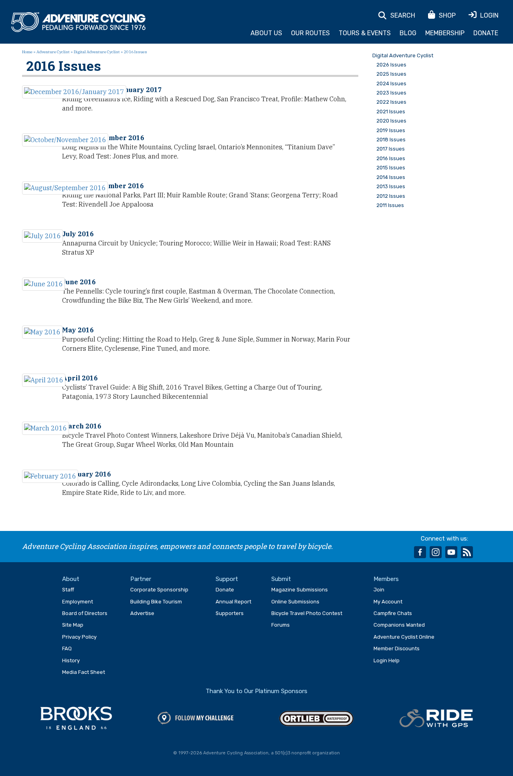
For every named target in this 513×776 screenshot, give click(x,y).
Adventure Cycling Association (78, 22)
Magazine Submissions (299, 590)
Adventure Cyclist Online (404, 637)
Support (227, 579)
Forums (280, 625)
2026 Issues (391, 65)
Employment (77, 602)
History (71, 660)
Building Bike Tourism (156, 602)
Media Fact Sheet (83, 672)
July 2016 (78, 234)
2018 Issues (391, 140)
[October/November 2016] (65, 140)
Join (379, 590)
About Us (266, 33)
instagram (436, 552)
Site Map (72, 625)
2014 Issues (390, 177)
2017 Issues (390, 149)
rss (467, 552)
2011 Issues (390, 205)
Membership (445, 33)
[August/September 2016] (65, 188)
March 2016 (81, 426)
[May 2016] (42, 332)
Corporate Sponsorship (159, 590)
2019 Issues (390, 130)
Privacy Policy (79, 637)
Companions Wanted (399, 625)
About (70, 579)
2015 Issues (390, 168)
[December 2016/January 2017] (74, 92)
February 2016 (86, 474)
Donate (485, 33)
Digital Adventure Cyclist (97, 51)
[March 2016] (45, 428)
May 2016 (78, 330)
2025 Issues (391, 74)
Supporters (230, 613)
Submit (281, 579)
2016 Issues (390, 158)
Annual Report (233, 602)
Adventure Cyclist (53, 51)
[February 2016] (50, 476)
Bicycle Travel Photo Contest (306, 613)
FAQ (67, 648)
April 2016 (80, 378)
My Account (388, 602)
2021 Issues (390, 112)
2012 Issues (390, 196)
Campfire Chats (393, 613)
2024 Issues (391, 83)
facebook (420, 552)
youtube (451, 552)
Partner (140, 579)
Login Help (387, 660)
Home (27, 51)
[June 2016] (43, 284)
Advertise (142, 613)
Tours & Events (365, 33)
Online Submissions (295, 602)
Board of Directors (84, 613)
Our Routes (310, 33)
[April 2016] (43, 380)
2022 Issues (391, 102)
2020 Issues (391, 121)
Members (386, 579)
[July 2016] (42, 236)
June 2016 (79, 282)
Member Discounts (397, 648)
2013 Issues (390, 186)
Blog (408, 33)
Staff (68, 590)
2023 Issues (391, 93)
